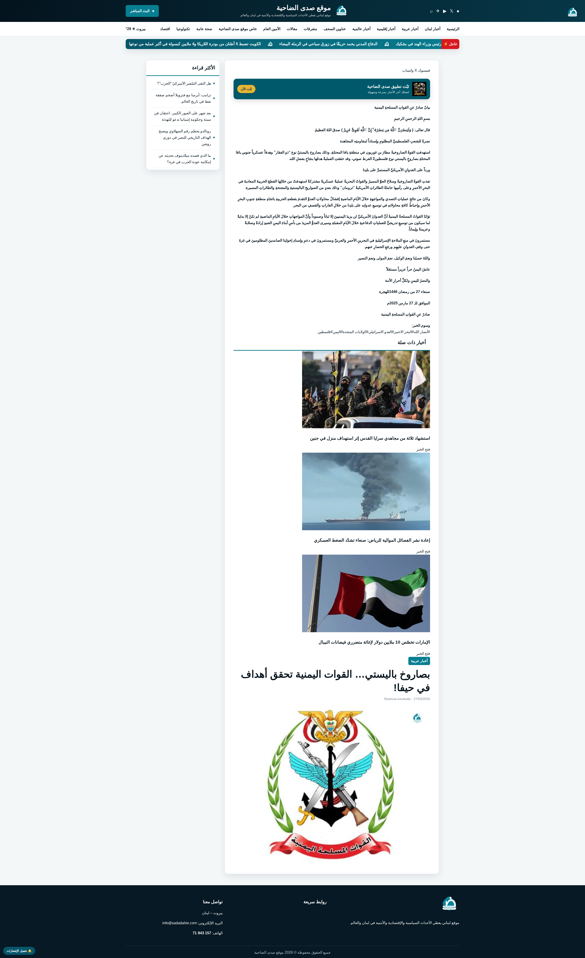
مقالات (292, 29)
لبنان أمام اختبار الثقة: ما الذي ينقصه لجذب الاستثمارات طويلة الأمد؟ (126, 44)
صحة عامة (204, 29)
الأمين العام (271, 29)
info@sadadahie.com (179, 923)
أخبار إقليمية (386, 29)
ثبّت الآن (246, 89)
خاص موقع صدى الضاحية (238, 29)
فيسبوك (424, 70)
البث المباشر (140, 11)
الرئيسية (453, 29)
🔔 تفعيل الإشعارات (19, 951)
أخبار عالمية (361, 29)
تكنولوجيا (183, 29)
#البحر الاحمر (404, 332)
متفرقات (310, 29)
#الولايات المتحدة (355, 332)
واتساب (408, 70)
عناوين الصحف (335, 29)
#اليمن (338, 332)
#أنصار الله (422, 332)
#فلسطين (325, 332)
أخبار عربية (410, 29)
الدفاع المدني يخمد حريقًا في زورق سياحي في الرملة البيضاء (400, 44)
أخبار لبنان (432, 29)
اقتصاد (165, 29)
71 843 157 (202, 933)
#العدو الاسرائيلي (381, 332)
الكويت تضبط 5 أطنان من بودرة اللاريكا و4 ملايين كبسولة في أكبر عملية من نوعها (266, 44)
